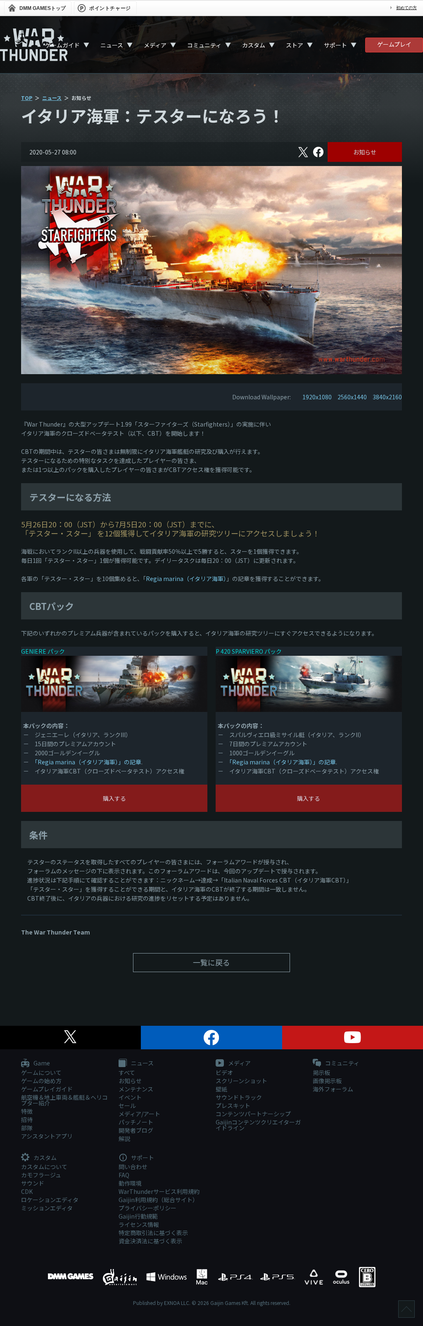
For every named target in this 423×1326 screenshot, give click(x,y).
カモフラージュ (41, 1175)
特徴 (27, 1111)
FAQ (124, 1175)
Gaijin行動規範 (138, 1216)
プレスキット (233, 1105)
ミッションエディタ (47, 1208)
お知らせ (364, 152)
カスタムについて (44, 1166)
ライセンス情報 (139, 1224)
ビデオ (224, 1072)
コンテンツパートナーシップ (253, 1114)
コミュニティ (204, 45)
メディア (155, 45)
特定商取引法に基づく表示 (153, 1233)
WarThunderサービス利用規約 (159, 1191)
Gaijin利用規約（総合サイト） (158, 1200)
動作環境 (130, 1183)
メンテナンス (136, 1089)
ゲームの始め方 (41, 1081)
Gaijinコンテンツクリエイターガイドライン (258, 1125)
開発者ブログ (136, 1130)
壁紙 (221, 1089)
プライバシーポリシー (147, 1208)
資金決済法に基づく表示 (150, 1241)
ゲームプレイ (394, 44)
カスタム (253, 45)
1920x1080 (317, 397)
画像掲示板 (327, 1081)
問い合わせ (133, 1166)
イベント (130, 1097)
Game (41, 1063)
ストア (294, 45)
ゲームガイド (62, 45)
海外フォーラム (333, 1089)
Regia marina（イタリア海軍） (186, 578)
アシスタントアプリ (47, 1136)
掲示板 (321, 1072)
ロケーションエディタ (49, 1200)
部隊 (27, 1128)
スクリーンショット (241, 1081)
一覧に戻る (211, 962)
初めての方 (406, 7)
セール (127, 1105)
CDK (27, 1191)
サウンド (32, 1183)
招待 (27, 1119)
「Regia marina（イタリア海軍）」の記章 (88, 762)
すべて (127, 1072)
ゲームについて (41, 1072)
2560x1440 (352, 397)
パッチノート (136, 1122)
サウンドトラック (239, 1097)
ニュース (111, 45)
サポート (335, 45)
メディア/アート (139, 1114)
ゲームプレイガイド (47, 1089)
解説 (124, 1138)
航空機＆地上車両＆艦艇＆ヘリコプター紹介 (64, 1100)
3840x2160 (387, 397)
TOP (26, 97)
